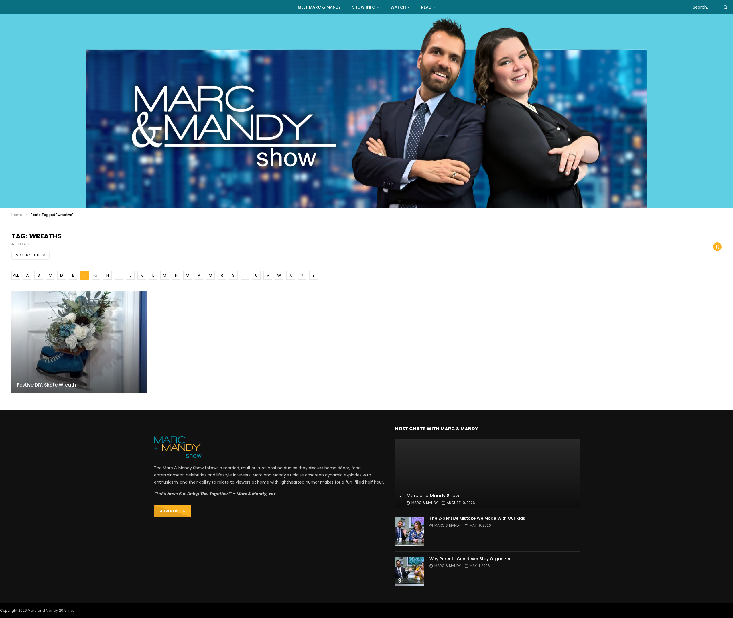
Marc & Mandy (424, 502)
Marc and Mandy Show (433, 495)
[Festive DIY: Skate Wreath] (79, 342)
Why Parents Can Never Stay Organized (470, 559)
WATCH (398, 7)
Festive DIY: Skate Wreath (46, 385)
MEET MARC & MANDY (319, 7)
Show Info (363, 7)
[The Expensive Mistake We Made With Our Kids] (409, 531)
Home (16, 214)
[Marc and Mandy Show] (366, 111)
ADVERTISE (171, 511)
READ (426, 7)
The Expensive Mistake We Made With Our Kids (477, 518)
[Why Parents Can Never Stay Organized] (409, 571)
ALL (16, 275)
